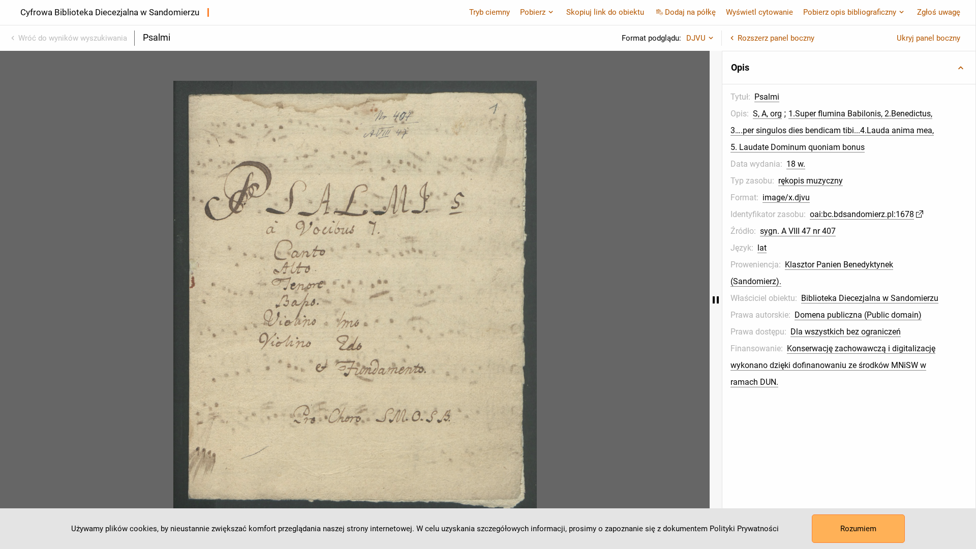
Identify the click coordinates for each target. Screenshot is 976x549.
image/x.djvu (786, 197)
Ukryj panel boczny (928, 38)
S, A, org (767, 113)
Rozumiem (858, 528)
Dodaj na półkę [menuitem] (690, 12)
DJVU (696, 38)
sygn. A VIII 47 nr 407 (798, 231)
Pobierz (532, 12)
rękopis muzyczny (810, 181)
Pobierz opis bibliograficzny (849, 12)
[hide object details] (716, 300)
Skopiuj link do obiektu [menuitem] (605, 12)
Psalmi (766, 97)
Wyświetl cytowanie (759, 12)
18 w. (795, 164)
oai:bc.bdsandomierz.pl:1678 (862, 214)
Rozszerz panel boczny (776, 38)
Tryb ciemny (489, 12)
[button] (848, 67)
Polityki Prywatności (744, 528)
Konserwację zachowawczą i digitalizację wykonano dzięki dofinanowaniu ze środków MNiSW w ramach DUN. (832, 365)
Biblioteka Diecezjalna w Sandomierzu (869, 298)
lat (762, 248)
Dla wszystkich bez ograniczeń (845, 332)
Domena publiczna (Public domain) (858, 315)
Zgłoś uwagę (938, 12)
